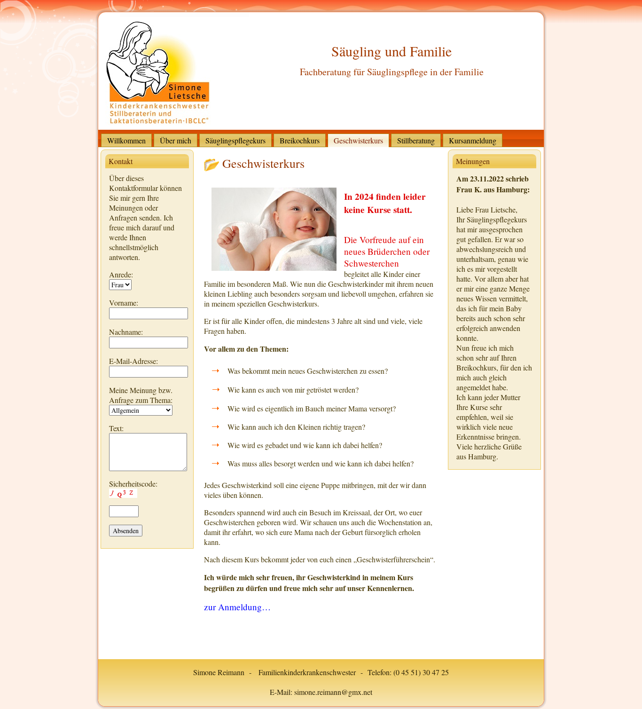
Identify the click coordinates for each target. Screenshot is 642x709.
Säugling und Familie (391, 50)
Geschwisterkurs (263, 163)
